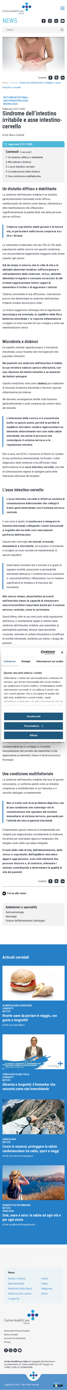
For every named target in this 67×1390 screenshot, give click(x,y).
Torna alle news (16, 893)
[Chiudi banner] (62, 652)
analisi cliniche (16, 1278)
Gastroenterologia (15, 101)
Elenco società (11, 1334)
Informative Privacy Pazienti (16, 1331)
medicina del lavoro (20, 1293)
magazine (46, 1288)
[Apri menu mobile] (62, 8)
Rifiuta (33, 735)
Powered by (56, 1383)
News (5, 82)
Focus (14, 82)
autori (44, 1293)
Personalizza (31, 726)
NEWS (9, 20)
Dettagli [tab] (25, 661)
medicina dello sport (20, 1288)
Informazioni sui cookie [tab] (49, 661)
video (44, 1283)
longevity (13, 1298)
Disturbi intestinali (15, 97)
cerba (44, 1278)
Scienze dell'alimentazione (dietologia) (25, 920)
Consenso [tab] (9, 661)
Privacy (7, 1342)
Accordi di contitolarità (15, 1338)
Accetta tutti (33, 716)
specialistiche (16, 1283)
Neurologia (10, 104)
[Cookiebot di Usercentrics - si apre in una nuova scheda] (41, 652)
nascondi (25, 152)
